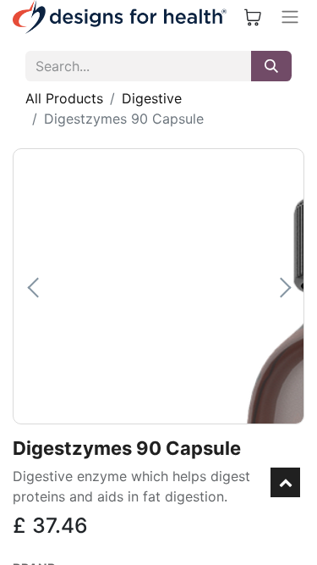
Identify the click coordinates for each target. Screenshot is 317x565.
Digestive (152, 98)
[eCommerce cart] (253, 17)
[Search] (271, 66)
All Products (64, 98)
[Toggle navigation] (290, 17)
